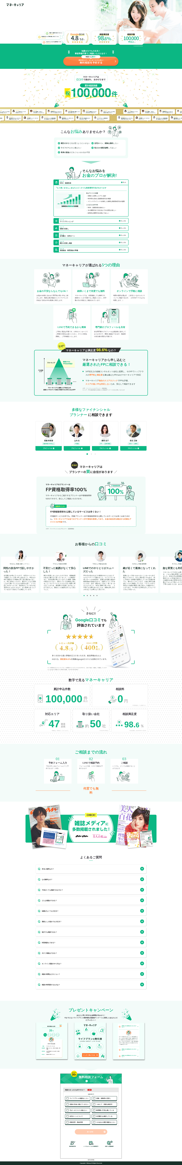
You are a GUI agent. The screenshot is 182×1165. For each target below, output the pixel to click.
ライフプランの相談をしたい (79, 1098)
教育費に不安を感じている (105, 1110)
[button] (87, 454)
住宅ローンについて (76, 1116)
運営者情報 (91, 1160)
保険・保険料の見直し (103, 1098)
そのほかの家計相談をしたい (105, 1122)
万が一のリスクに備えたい (78, 1110)
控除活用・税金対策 (76, 1122)
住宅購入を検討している (104, 1116)
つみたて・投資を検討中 (104, 1104)
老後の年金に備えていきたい (79, 1104)
